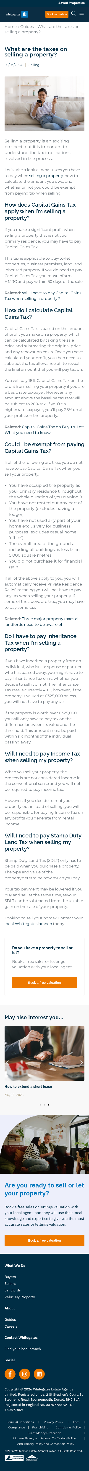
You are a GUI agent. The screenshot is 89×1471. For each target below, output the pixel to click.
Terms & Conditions (20, 1422)
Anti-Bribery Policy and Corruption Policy (45, 1444)
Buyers (10, 1276)
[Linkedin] (39, 1374)
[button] (7, 1062)
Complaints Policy (68, 1427)
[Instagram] (24, 1374)
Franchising (40, 1427)
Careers (11, 1326)
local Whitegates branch (28, 923)
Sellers (10, 1283)
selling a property (46, 175)
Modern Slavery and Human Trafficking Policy (44, 1438)
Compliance (16, 1427)
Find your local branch (23, 1349)
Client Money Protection (44, 1433)
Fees (76, 1422)
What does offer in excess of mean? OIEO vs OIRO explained (42, 1088)
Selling (34, 65)
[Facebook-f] (10, 1374)
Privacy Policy (53, 1422)
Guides (27, 26)
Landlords (13, 1290)
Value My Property (20, 1297)
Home (11, 26)
